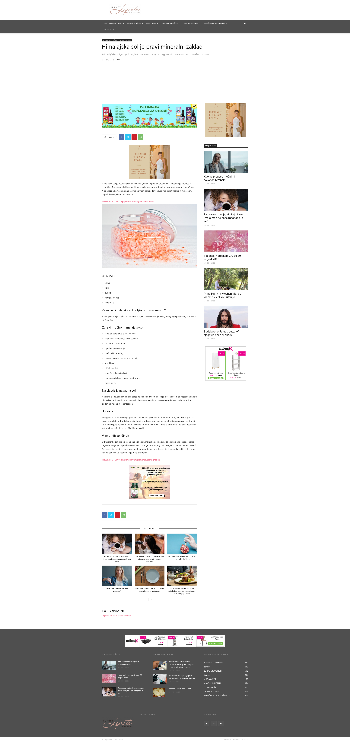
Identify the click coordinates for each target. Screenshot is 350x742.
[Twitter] (128, 137)
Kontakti (227, 739)
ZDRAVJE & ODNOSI (191, 23)
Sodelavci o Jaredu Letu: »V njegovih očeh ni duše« (221, 333)
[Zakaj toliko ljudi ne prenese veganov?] (117, 576)
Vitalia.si (245, 739)
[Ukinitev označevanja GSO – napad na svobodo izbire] (182, 544)
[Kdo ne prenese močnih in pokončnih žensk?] (226, 162)
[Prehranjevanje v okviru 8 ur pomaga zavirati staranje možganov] (149, 576)
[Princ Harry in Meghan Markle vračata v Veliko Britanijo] (226, 279)
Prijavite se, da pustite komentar (116, 615)
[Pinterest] (134, 137)
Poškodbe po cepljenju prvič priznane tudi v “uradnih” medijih (182, 677)
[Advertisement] (175, 82)
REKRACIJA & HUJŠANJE (169, 23)
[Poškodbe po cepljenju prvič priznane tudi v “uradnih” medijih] (160, 679)
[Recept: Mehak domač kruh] (159, 692)
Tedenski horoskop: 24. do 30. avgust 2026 (130, 676)
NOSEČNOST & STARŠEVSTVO (214, 23)
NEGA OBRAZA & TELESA (113, 23)
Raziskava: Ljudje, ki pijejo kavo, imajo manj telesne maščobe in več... (223, 218)
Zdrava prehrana (125, 40)
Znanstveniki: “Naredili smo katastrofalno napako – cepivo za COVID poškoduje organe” (182, 664)
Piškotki (236, 739)
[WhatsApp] (140, 137)
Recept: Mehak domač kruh (180, 688)
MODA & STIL (151, 23)
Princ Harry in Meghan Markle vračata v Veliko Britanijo (222, 295)
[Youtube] (221, 723)
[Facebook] (121, 137)
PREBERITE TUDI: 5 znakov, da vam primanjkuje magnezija (131, 459)
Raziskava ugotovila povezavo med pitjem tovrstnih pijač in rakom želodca (150, 559)
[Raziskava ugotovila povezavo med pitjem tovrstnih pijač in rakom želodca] (149, 544)
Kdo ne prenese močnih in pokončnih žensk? (220, 178)
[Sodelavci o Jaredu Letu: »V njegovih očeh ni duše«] (226, 317)
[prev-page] (147, 599)
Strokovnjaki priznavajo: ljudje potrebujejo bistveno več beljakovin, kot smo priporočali (182, 591)
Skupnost (108, 29)
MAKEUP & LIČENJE (134, 23)
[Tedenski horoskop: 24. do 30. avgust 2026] (226, 241)
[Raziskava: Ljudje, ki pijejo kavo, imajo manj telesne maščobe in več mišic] (117, 544)
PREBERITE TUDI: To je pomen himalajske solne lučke (128, 201)
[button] (244, 23)
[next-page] (151, 599)
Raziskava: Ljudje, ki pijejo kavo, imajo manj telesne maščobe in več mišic (117, 559)
